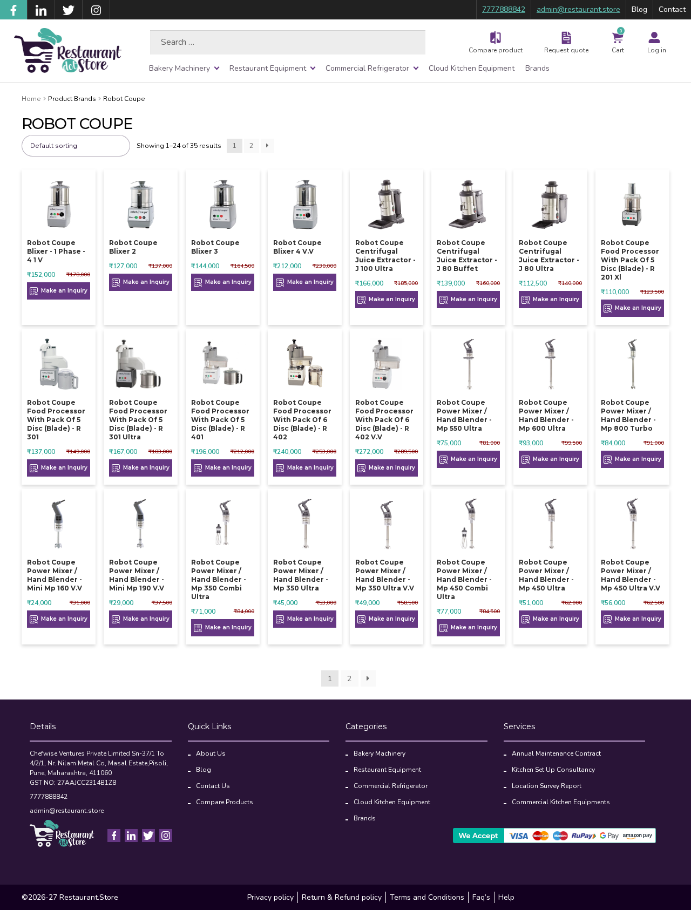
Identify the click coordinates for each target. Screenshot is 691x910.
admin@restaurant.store (578, 9)
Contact (672, 9)
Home (31, 98)
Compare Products (224, 802)
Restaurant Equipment (267, 68)
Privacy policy (270, 897)
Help (506, 897)
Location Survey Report (546, 786)
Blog (639, 9)
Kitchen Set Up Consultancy (553, 769)
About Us (211, 753)
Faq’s (481, 897)
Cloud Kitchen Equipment (471, 68)
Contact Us (213, 786)
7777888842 (503, 9)
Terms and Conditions (427, 897)
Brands (537, 68)
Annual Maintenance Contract (556, 753)
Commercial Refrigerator (367, 68)
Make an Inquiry (63, 290)
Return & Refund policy (342, 897)
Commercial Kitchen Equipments (561, 802)
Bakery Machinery (179, 68)
